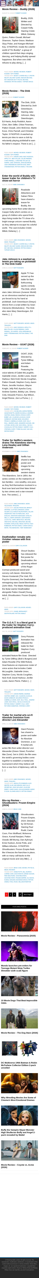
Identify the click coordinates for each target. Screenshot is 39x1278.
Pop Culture (23, 1209)
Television (8, 505)
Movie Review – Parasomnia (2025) (18, 936)
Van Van (29, 429)
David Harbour (9, 698)
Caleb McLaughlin (19, 417)
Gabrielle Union (16, 421)
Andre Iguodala (21, 413)
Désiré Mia (8, 787)
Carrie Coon (9, 874)
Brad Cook (18, 868)
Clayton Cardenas (17, 510)
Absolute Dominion (21, 783)
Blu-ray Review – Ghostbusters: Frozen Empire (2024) (18, 803)
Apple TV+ (7, 158)
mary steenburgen (11, 333)
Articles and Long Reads (23, 1197)
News (6, 242)
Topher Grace (28, 82)
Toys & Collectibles (24, 1227)
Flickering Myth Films (24, 1231)
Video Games (23, 1224)
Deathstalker (9, 613)
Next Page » (28, 894)
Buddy (16, 75)
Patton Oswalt (17, 82)
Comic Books (24, 1220)
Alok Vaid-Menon (16, 785)
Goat (24, 421)
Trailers (12, 242)
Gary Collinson (19, 607)
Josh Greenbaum (10, 164)
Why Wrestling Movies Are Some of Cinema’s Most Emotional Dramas (18, 1098)
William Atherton (24, 882)
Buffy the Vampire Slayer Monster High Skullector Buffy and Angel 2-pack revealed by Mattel (18, 1132)
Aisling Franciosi (20, 508)
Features (24, 1194)
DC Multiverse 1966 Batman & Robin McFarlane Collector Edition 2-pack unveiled (19, 1065)
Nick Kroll (23, 425)
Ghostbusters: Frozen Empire (15, 878)
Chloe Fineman (26, 158)
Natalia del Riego (17, 524)
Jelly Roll (24, 700)
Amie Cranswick (19, 240)
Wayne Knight (9, 431)
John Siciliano (17, 787)
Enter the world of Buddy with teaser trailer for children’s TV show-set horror (18, 178)
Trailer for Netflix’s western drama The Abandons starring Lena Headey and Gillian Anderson (18, 444)
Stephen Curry (9, 429)
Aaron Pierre (27, 411)
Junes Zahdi (13, 789)
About (24, 1235)
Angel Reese (15, 415)
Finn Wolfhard (9, 876)
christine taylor (21, 161)
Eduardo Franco (22, 698)
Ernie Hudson (29, 874)
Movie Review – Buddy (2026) (18, 9)
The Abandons (14, 528)
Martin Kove (21, 164)
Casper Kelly (23, 75)
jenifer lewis (13, 423)
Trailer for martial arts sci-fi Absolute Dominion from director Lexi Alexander (17, 717)
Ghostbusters (21, 876)
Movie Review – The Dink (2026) (16, 92)
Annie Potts (18, 872)
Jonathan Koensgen (18, 516)
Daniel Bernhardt (20, 611)
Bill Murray (27, 872)
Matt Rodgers (19, 323)
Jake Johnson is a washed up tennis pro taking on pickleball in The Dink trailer (19, 261)
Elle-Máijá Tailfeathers (19, 511)
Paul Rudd (14, 882)
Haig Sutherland (18, 513)
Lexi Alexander (24, 789)
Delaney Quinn (15, 78)
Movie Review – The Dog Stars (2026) (19, 1033)
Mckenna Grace (22, 880)
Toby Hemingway (26, 528)
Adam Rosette (9, 413)
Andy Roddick (28, 156)
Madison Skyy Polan (14, 80)
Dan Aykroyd (19, 874)
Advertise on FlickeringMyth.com (24, 1242)
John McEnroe (26, 162)
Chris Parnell (9, 161)
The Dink (29, 167)
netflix (26, 524)
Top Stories (14, 74)
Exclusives (24, 1205)
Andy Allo (26, 785)
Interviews (24, 1201)
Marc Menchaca (18, 519)
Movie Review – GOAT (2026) (18, 344)
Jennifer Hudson (25, 423)
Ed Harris (14, 331)
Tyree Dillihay (21, 429)
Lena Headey (25, 518)
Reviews (22, 72)
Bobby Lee (8, 417)
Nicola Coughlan (23, 702)
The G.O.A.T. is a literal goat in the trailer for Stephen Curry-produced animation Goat (19, 625)
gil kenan (30, 878)
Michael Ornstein (18, 522)
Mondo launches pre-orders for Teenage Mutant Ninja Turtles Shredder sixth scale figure (16, 968)
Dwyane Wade (16, 419)
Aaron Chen (18, 156)
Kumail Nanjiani (9, 880)
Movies (16, 72)
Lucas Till (8, 519)
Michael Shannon (13, 248)
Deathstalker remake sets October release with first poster (16, 539)
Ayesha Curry (25, 415)
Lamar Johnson (15, 518)
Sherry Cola (28, 427)
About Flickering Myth (24, 1238)
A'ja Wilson (18, 411)
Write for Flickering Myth (24, 1246)
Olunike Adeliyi (15, 791)
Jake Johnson (15, 162)
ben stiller (16, 158)
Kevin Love (14, 425)
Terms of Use (26, 1268)
